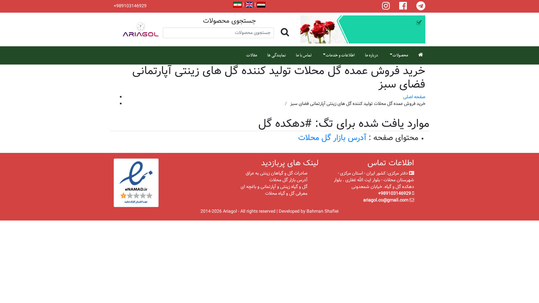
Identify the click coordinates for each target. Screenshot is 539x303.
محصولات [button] (400, 55)
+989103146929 (130, 6)
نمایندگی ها (276, 55)
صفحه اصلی (414, 96)
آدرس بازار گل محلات (332, 138)
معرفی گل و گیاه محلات (286, 193)
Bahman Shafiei (323, 211)
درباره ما (371, 55)
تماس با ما (304, 55)
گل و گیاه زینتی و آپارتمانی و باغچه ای (274, 186)
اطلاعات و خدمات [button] (340, 55)
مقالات (251, 55)
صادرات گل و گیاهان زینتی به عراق (276, 173)
